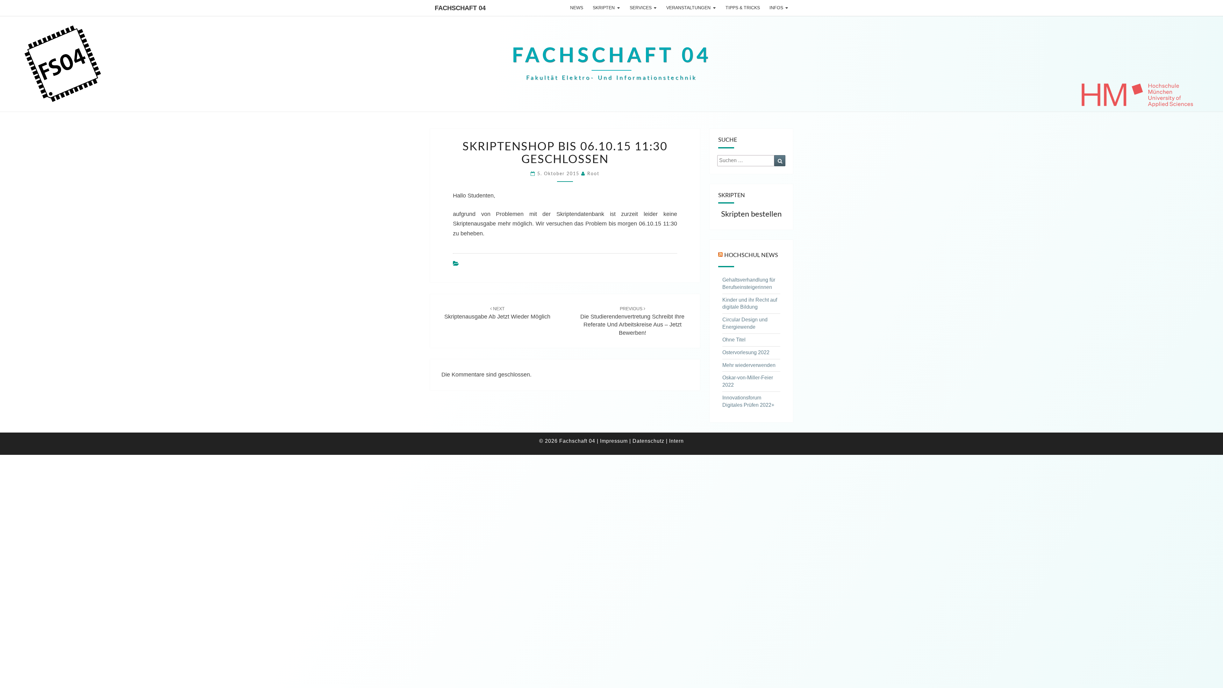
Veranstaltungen (688, 7)
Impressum (614, 441)
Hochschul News (751, 255)
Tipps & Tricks (743, 7)
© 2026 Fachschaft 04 (567, 441)
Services (641, 7)
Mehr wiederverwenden (749, 365)
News (576, 7)
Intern (676, 441)
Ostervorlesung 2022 (745, 352)
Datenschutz (648, 441)
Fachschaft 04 (460, 7)
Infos (776, 7)
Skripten (604, 7)
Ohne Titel (734, 339)
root (593, 174)
